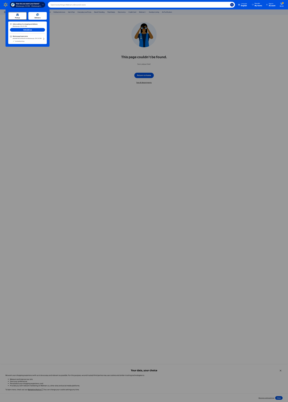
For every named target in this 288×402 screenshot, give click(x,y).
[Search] (232, 5)
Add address (27, 30)
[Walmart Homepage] (6, 5)
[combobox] (141, 5)
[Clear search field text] (227, 5)
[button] (257, 5)
